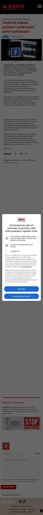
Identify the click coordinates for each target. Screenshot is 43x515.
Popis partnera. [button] (27, 267)
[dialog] (21, 257)
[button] (21, 251)
